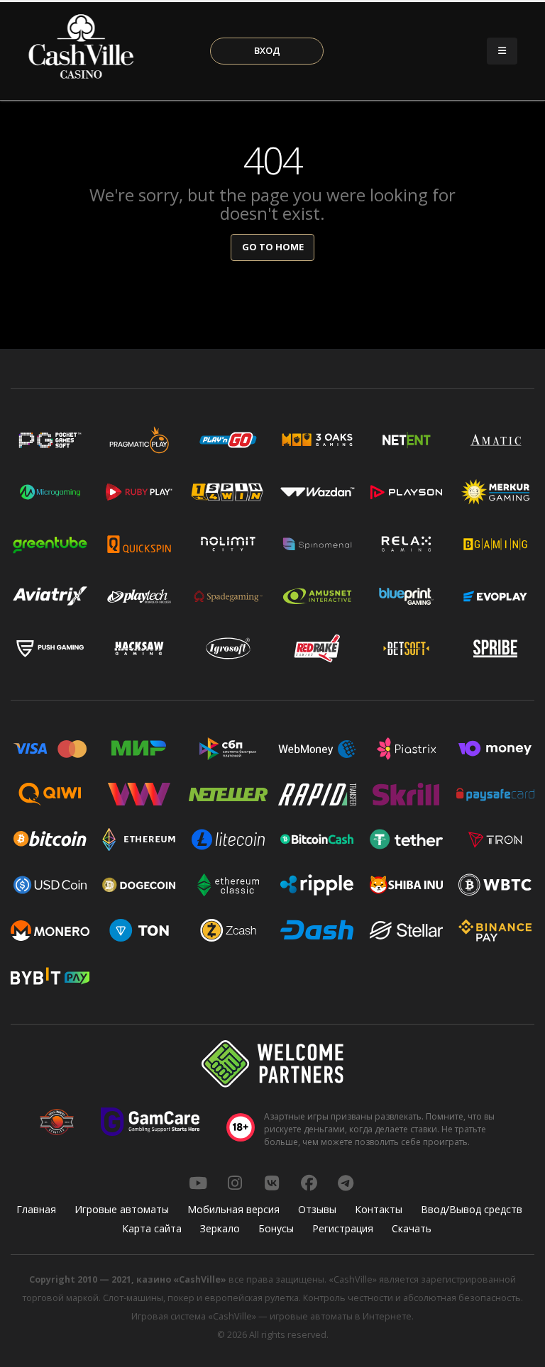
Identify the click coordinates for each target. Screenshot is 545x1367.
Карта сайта (152, 1228)
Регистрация (342, 1228)
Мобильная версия (233, 1209)
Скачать (411, 1228)
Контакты (378, 1209)
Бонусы (276, 1228)
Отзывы (317, 1209)
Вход (267, 50)
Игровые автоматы (122, 1209)
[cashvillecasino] (308, 1182)
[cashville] (272, 1182)
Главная (36, 1209)
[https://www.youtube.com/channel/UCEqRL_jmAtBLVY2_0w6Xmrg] (198, 1182)
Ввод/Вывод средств (471, 1209)
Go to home (273, 246)
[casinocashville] (235, 1182)
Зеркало (220, 1228)
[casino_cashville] (345, 1182)
